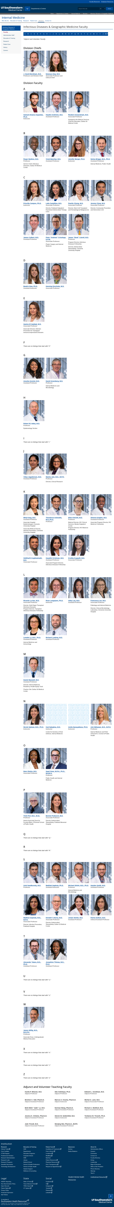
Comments (94, 1153)
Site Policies (4, 1194)
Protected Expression (7, 1192)
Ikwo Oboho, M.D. (30, 771)
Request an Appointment (53, 1166)
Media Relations (72, 1151)
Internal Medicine (75, 13)
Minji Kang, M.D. (29, 518)
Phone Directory (95, 1169)
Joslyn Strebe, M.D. (75, 918)
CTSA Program (5, 1153)
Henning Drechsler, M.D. (55, 286)
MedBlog (48, 1155)
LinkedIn (48, 1192)
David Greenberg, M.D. (54, 381)
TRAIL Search (27, 1186)
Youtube (48, 1188)
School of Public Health (29, 1166)
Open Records (5, 1186)
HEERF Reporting (6, 1181)
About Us (93, 1147)
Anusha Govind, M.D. (31, 381)
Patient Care (33, 20)
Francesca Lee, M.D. (98, 600)
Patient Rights (5, 1188)
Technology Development (8, 1166)
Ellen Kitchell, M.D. (75, 518)
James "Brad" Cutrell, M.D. (78, 237)
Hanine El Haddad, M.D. (32, 324)
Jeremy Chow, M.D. (98, 203)
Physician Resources (52, 1162)
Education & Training (16, 20)
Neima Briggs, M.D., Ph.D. (100, 159)
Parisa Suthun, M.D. (98, 918)
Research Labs (5, 1160)
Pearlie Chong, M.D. (75, 203)
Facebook (48, 1181)
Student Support (28, 1169)
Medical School (27, 1162)
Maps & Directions (96, 1164)
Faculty (5, 32)
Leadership (94, 1162)
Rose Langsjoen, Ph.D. (54, 600)
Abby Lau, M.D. (74, 600)
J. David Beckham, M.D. (32, 74)
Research (26, 20)
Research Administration (8, 1158)
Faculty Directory (95, 1158)
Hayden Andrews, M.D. (54, 115)
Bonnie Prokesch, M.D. (54, 816)
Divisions (85, 13)
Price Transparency (51, 1164)
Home (52, 13)
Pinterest (48, 1190)
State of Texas (27, 1181)
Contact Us (48, 20)
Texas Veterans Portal (29, 1184)
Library (25, 1160)
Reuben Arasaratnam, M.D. (78, 115)
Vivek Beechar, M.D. (53, 159)
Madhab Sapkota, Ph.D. (55, 885)
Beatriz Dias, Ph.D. (30, 286)
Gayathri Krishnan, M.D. (55, 558)
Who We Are (5, 20)
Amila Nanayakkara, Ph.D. (78, 727)
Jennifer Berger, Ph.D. (76, 159)
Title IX (92, 1173)
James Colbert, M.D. (31, 237)
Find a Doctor (49, 1151)
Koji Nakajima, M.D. (53, 727)
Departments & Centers (62, 13)
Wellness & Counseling (29, 1171)
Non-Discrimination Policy (8, 1184)
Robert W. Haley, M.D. (31, 423)
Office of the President (97, 1166)
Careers (5, 50)
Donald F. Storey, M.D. (54, 918)
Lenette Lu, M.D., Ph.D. (32, 637)
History (5, 47)
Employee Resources (107, 1)
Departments (27, 1151)
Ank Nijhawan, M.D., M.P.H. (101, 727)
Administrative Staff (8, 35)
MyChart (48, 1158)
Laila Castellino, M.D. (54, 203)
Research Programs (6, 1162)
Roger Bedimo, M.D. (31, 159)
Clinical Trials (4, 1149)
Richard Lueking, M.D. (54, 637)
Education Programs (29, 1153)
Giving (92, 1160)
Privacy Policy (5, 1190)
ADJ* (106, 34)
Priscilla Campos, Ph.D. (32, 203)
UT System (26, 1188)
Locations (48, 1153)
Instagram (48, 1186)
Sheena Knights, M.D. (99, 518)
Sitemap (93, 1171)
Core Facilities (5, 1151)
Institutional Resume (98, 1177)
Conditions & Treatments (53, 1149)
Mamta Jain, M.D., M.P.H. (55, 477)
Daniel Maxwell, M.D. (31, 680)
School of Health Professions (31, 1164)
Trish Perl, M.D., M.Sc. (31, 816)
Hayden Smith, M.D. (98, 885)
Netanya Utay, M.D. (53, 74)
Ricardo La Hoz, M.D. (31, 600)
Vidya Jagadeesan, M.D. (32, 477)
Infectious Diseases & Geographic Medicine (101, 13)
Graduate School (28, 1155)
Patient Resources (51, 1160)
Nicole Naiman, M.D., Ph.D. (33, 727)
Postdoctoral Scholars (7, 1155)
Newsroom (71, 1147)
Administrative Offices (97, 1149)
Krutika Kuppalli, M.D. (76, 558)
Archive (70, 1149)
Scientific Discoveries (7, 1164)
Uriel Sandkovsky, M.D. (32, 885)
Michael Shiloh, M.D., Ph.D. (78, 885)
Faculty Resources (94, 1)
